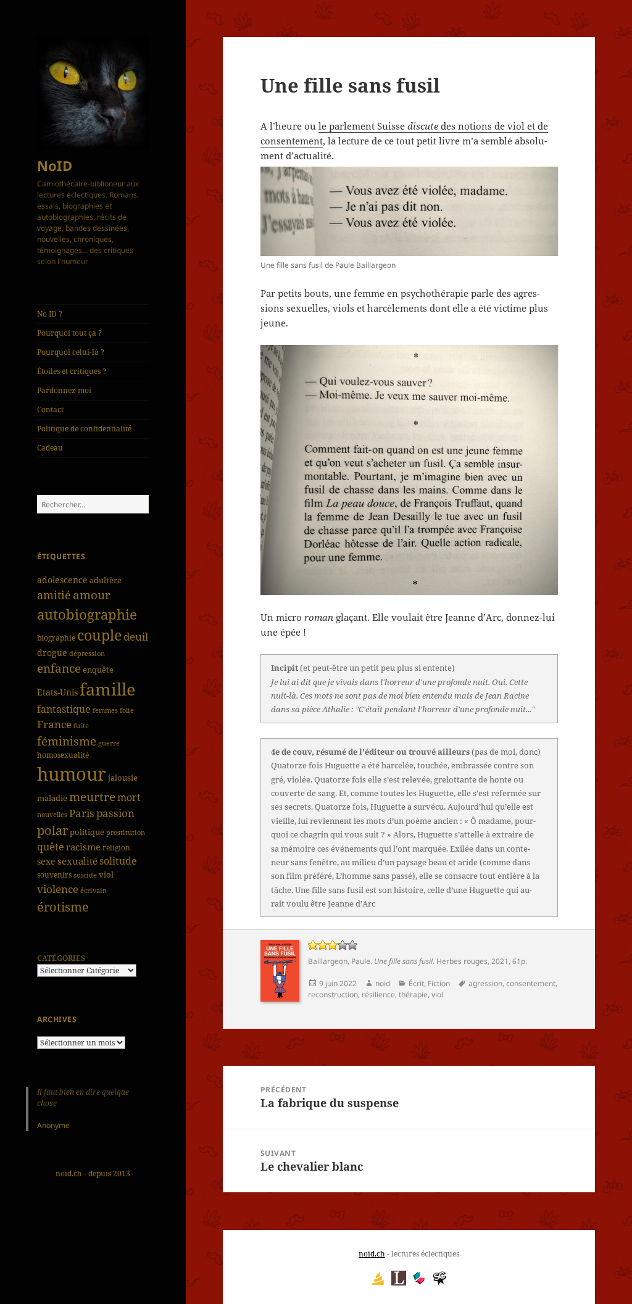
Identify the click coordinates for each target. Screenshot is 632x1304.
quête (50, 846)
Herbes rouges (462, 961)
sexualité (77, 861)
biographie (56, 637)
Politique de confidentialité (84, 428)
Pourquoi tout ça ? (69, 333)
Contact (50, 409)
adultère (105, 580)
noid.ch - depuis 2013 (93, 1173)
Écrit (416, 983)
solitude (118, 861)
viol (106, 874)
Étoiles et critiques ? (71, 371)
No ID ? (49, 314)
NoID (54, 165)
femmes (105, 710)
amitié (54, 595)
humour (71, 774)
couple (99, 635)
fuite (81, 725)
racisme (83, 847)
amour (91, 595)
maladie (52, 798)
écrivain (93, 890)
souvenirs (54, 875)
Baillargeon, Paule (339, 961)
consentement (530, 983)
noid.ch (372, 1253)
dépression (87, 653)
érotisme (63, 906)
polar (52, 830)
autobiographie (87, 614)
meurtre (92, 796)
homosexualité (63, 755)
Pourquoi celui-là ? (70, 352)
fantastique (64, 709)
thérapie (413, 994)
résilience (378, 994)
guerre (109, 743)
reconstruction (333, 994)
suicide (85, 874)
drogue (52, 652)
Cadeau (50, 447)
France (54, 724)
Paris (81, 813)
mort (129, 797)
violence (57, 889)
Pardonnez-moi (64, 390)
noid (382, 983)
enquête (98, 669)
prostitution (125, 832)
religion (116, 847)
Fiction (439, 983)
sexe (46, 861)
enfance (59, 668)
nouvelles (52, 814)
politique (87, 832)
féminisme (66, 741)
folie (127, 710)
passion (115, 813)
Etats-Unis (57, 692)
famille (107, 689)
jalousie (123, 777)
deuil (135, 636)
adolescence (62, 580)
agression (485, 983)
